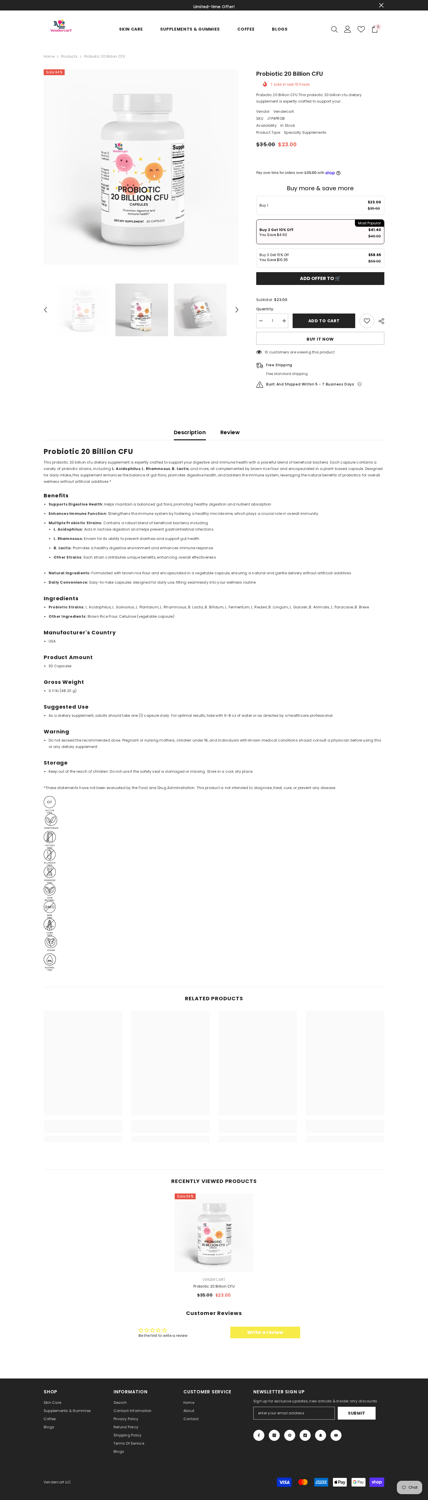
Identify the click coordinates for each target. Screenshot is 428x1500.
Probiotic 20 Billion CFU (214, 1286)
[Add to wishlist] (367, 321)
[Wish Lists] (361, 29)
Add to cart (324, 321)
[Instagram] (274, 1435)
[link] (83, 1129)
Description (190, 432)
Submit (356, 1413)
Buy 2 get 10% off (276, 232)
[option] (141, 167)
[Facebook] (258, 1435)
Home (49, 56)
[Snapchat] (320, 1435)
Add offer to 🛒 (320, 278)
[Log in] (347, 29)
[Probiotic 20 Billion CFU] (214, 1232)
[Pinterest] (289, 1435)
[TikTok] (305, 1435)
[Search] (334, 29)
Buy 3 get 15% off (274, 257)
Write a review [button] (265, 1332)
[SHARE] (379, 321)
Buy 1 (263, 205)
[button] (45, 309)
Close (381, 5)
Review (230, 432)
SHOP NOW (262, 5)
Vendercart (283, 111)
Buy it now (320, 339)
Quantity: (265, 309)
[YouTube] (336, 1435)
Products (69, 56)
